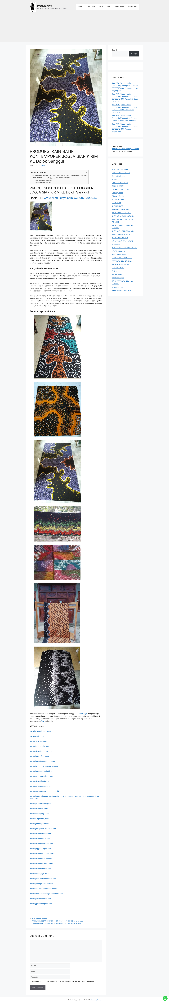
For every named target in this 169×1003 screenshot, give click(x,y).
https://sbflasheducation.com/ (41, 844)
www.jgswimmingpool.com (40, 731)
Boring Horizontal (118, 176)
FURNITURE (116, 203)
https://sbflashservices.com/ (41, 751)
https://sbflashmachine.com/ (41, 859)
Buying (114, 179)
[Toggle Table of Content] (84, 172)
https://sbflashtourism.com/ (40, 869)
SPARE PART (117, 274)
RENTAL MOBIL (118, 268)
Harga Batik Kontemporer (45, 180)
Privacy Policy (132, 7)
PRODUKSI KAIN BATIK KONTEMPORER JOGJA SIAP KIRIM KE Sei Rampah (56, 923)
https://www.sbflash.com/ (40, 741)
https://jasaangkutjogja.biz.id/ (41, 771)
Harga (109, 7)
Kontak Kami (119, 7)
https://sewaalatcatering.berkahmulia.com (46, 894)
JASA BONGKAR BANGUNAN (123, 216)
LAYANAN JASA (118, 251)
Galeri (101, 7)
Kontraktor (116, 244)
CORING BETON (118, 186)
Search (114, 50)
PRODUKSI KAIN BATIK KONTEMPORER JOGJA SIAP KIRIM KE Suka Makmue (57, 921)
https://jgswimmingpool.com (41, 904)
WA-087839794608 (87, 198)
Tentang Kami (90, 7)
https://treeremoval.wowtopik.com (43, 889)
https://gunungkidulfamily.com (41, 884)
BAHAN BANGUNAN (120, 169)
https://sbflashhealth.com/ (40, 839)
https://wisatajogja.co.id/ (39, 874)
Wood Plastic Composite (121, 290)
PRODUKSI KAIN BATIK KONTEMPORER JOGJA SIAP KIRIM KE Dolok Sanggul (59, 176)
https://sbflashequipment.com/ (42, 854)
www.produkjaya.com (58, 198)
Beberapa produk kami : (45, 182)
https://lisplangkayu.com (39, 814)
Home (80, 7)
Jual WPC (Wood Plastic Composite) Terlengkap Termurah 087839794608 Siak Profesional (125, 118)
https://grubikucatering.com (40, 804)
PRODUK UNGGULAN (120, 264)
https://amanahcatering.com (41, 786)
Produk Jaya (44, 5)
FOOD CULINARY (118, 199)
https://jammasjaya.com (39, 824)
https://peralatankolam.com (40, 899)
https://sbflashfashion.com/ (40, 834)
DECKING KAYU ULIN (120, 189)
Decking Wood (117, 193)
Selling (114, 271)
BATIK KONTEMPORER (39, 919)
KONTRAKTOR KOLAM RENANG (124, 248)
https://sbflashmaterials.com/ (41, 864)
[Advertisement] (84, 28)
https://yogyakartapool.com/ (41, 849)
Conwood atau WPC (120, 183)
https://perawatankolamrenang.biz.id (44, 791)
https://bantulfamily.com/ (39, 746)
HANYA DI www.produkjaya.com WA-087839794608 (52, 178)
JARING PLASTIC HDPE (121, 209)
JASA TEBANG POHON (121, 234)
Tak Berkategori (118, 278)
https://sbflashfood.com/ (39, 781)
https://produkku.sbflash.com (41, 776)
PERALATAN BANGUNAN (122, 261)
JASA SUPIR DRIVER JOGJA (123, 231)
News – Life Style (119, 254)
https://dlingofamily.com (39, 819)
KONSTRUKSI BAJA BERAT (122, 241)
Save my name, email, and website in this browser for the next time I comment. (63, 982)
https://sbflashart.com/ (39, 809)
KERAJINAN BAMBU (120, 238)
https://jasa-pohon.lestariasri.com (43, 829)
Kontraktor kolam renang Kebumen (125, 149)
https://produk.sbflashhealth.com (43, 879)
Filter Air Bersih (118, 196)
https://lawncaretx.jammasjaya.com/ (44, 766)
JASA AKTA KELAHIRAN (121, 213)
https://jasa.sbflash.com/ (39, 756)
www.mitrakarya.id (37, 736)
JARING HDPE (117, 206)
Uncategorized (117, 287)
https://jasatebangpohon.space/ (42, 761)
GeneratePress (96, 1000)
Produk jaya (82, 714)
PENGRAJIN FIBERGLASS (122, 258)
